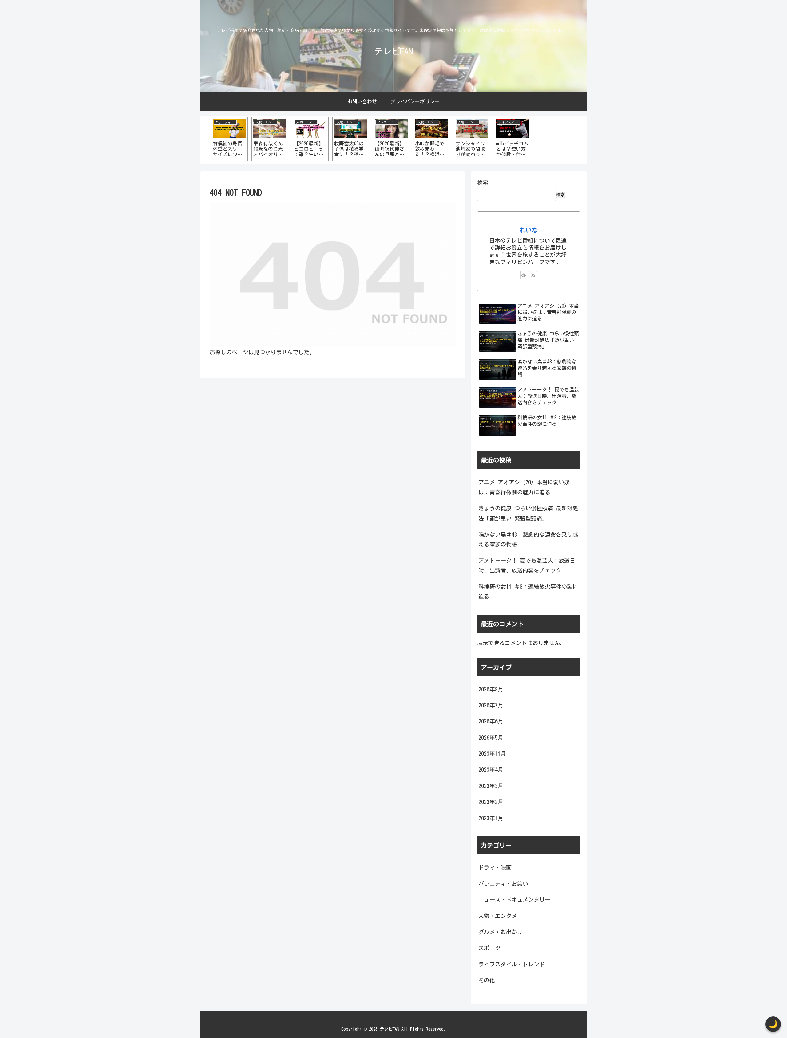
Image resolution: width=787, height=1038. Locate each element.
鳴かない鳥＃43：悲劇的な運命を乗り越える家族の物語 (528, 539)
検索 (482, 182)
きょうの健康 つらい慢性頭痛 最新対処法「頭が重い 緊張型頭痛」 (528, 513)
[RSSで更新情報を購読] (533, 275)
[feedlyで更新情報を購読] (524, 275)
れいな (529, 230)
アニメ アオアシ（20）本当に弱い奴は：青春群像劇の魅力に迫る (524, 487)
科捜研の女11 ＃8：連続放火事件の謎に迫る (528, 591)
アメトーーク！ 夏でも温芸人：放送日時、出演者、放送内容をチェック (526, 565)
